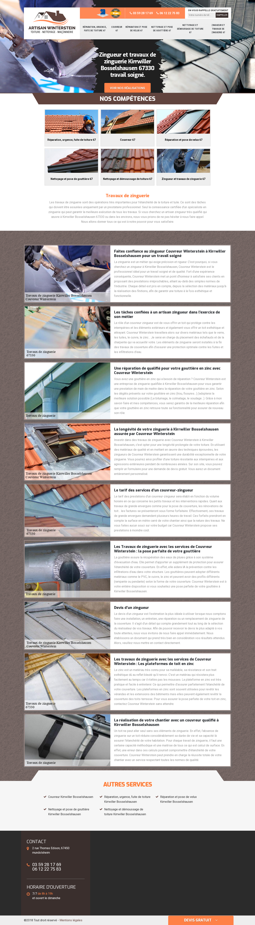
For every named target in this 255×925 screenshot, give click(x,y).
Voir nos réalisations (127, 88)
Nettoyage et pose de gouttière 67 (162, 29)
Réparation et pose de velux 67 (136, 29)
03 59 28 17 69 (142, 13)
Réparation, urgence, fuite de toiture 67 (95, 29)
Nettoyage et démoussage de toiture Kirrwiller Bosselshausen (125, 812)
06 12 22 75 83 (169, 13)
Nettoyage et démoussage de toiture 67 (190, 29)
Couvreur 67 (116, 29)
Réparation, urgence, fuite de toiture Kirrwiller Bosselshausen (127, 799)
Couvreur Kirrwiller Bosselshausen (70, 797)
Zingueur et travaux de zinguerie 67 (218, 29)
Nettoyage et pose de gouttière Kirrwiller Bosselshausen (68, 812)
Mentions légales (71, 920)
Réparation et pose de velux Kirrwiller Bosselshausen (178, 799)
